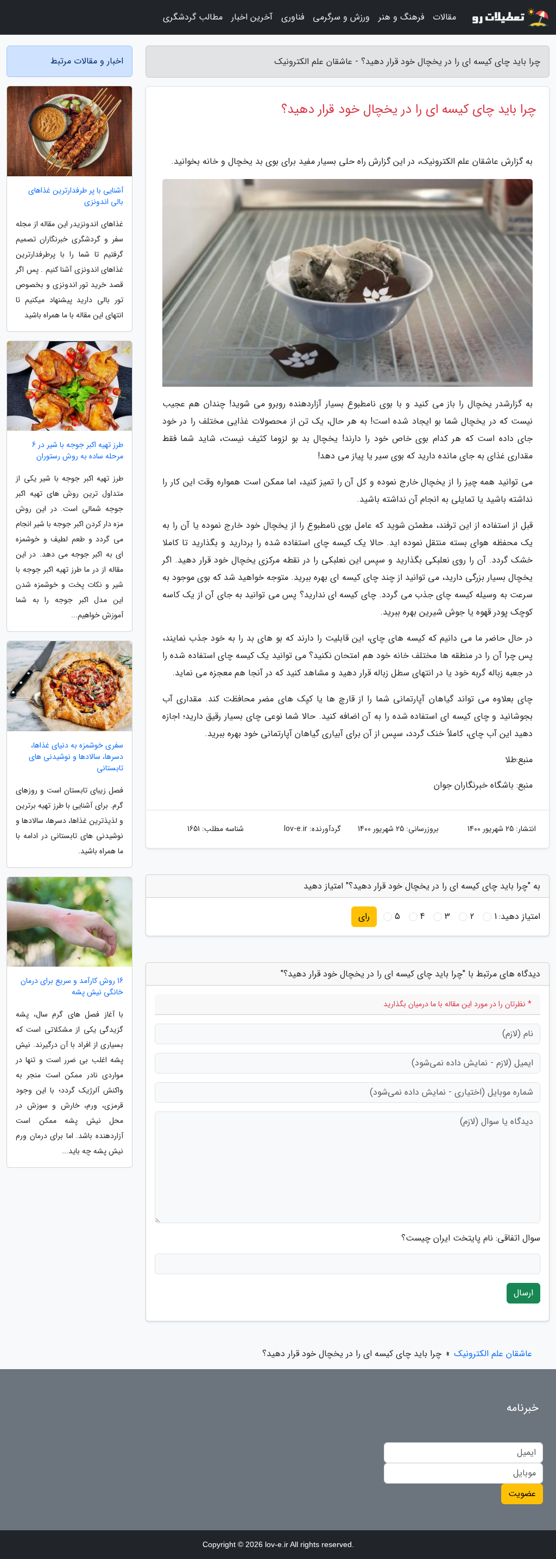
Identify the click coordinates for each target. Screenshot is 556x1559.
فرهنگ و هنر (401, 17)
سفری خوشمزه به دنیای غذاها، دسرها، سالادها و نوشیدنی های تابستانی (76, 757)
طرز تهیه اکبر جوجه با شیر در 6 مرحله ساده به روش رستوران (77, 450)
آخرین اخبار (252, 17)
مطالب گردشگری (193, 17)
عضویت (522, 1493)
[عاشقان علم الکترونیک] (509, 17)
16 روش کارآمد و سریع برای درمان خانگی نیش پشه (72, 986)
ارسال (523, 1293)
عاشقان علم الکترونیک (493, 1353)
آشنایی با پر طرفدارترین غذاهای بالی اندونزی (75, 196)
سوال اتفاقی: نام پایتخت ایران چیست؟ (470, 1238)
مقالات (444, 17)
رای (364, 916)
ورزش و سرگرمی (341, 17)
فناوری (292, 17)
